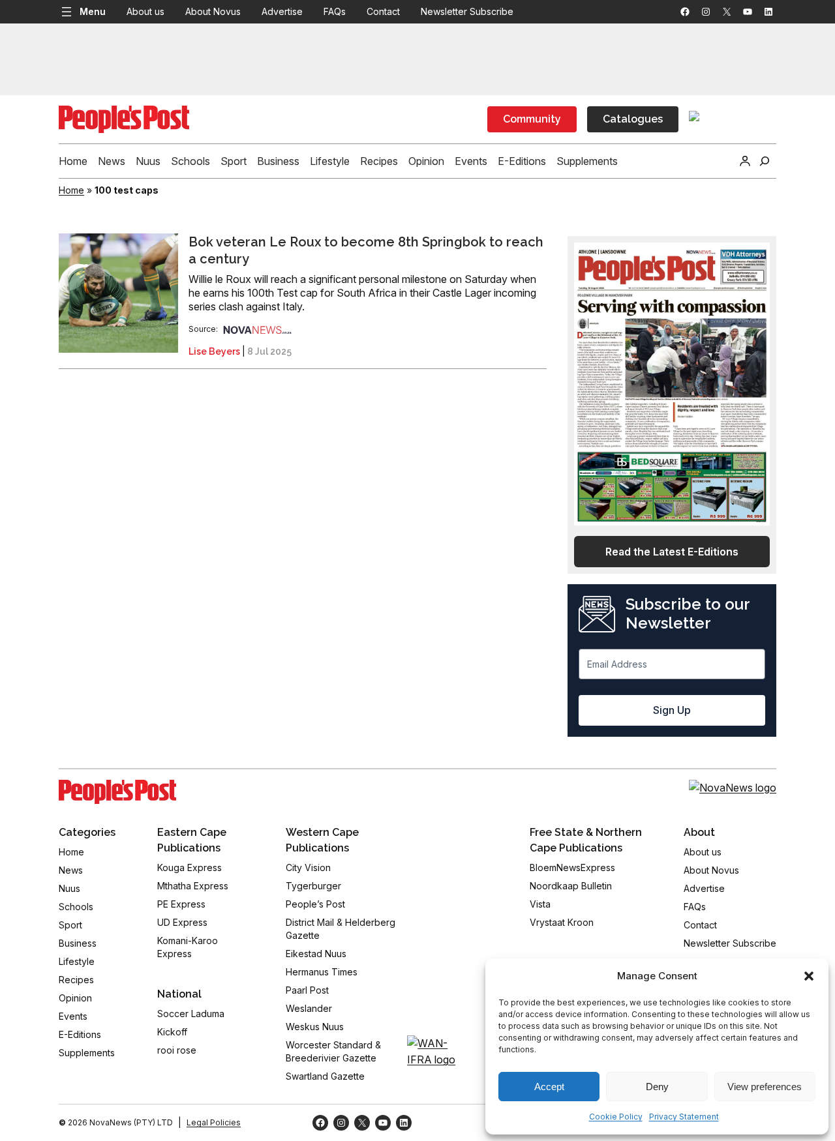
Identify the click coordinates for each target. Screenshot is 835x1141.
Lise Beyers (214, 351)
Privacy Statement (684, 1116)
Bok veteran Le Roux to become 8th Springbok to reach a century (366, 250)
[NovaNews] (257, 329)
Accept (549, 1086)
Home (71, 190)
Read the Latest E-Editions (671, 551)
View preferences (764, 1086)
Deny (657, 1086)
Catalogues (633, 119)
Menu (93, 11)
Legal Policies (214, 1122)
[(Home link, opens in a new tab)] (117, 792)
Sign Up (672, 710)
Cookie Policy (616, 1116)
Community (532, 119)
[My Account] (745, 161)
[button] (808, 976)
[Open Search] (764, 161)
